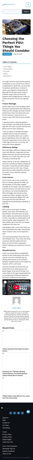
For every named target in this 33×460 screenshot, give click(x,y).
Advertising (6, 428)
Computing (7, 54)
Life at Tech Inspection (9, 446)
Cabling (5, 73)
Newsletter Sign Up (8, 448)
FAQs (4, 420)
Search (26, 11)
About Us (5, 418)
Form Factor (7, 71)
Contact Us (6, 423)
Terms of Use (6, 454)
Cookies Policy (7, 437)
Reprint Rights (7, 439)
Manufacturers (7, 76)
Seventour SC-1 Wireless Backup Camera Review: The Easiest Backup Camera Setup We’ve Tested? (14, 373)
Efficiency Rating (8, 69)
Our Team (5, 425)
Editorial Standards (8, 451)
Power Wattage (8, 66)
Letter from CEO (7, 442)
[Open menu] (28, 4)
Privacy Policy (7, 434)
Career (4, 432)
